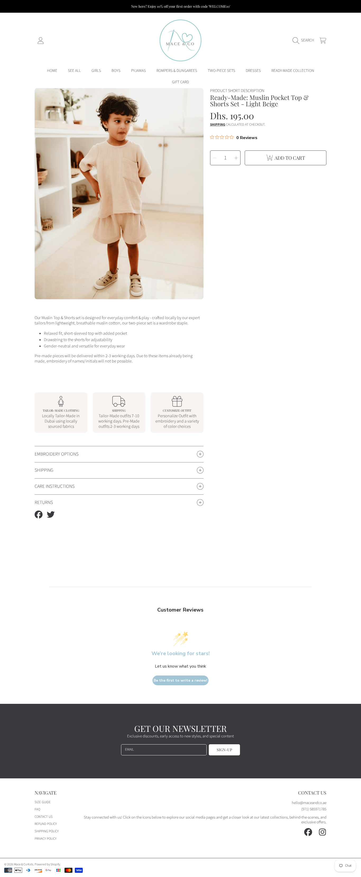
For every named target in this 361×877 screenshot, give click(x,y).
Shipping (217, 124)
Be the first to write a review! (180, 680)
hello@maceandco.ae (309, 803)
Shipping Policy (47, 831)
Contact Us (44, 816)
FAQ (37, 809)
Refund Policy (46, 823)
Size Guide (43, 802)
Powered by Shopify (47, 864)
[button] (305, 40)
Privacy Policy (46, 838)
